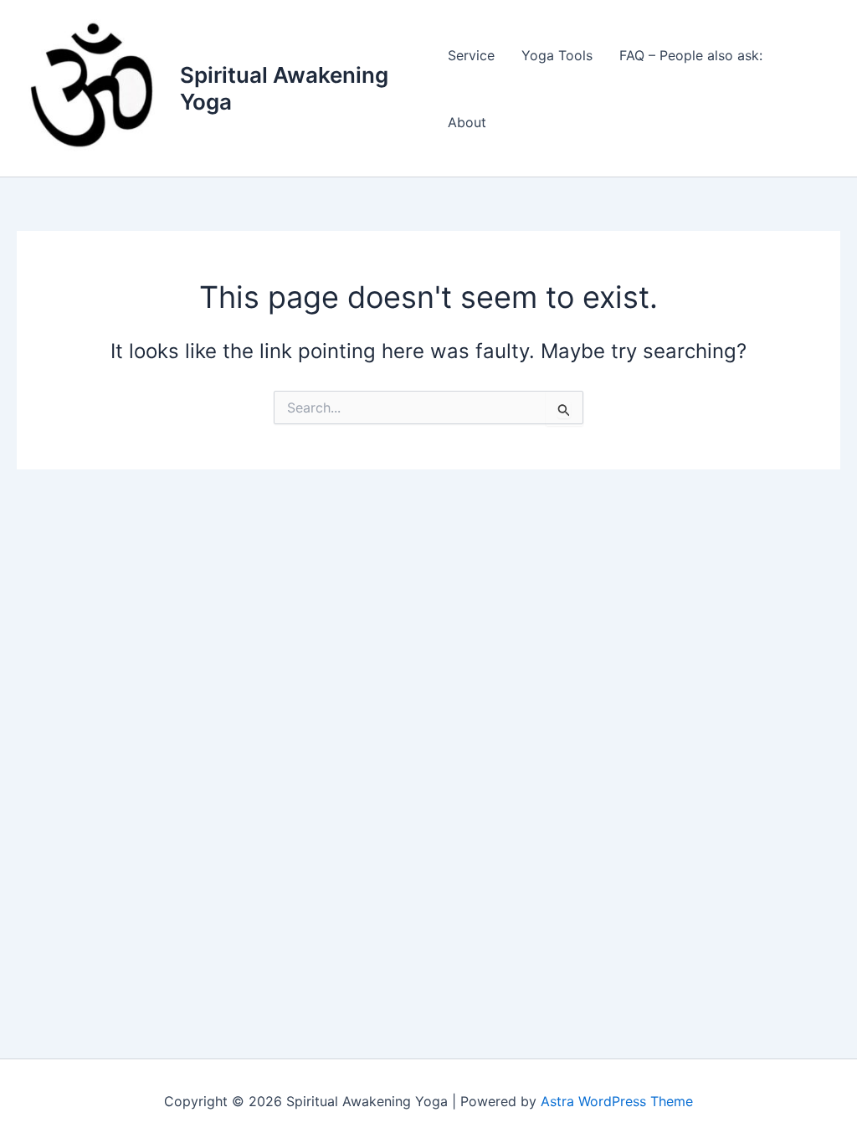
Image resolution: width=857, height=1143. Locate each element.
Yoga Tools (557, 55)
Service (471, 55)
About (467, 122)
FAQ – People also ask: (690, 55)
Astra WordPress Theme (617, 1101)
